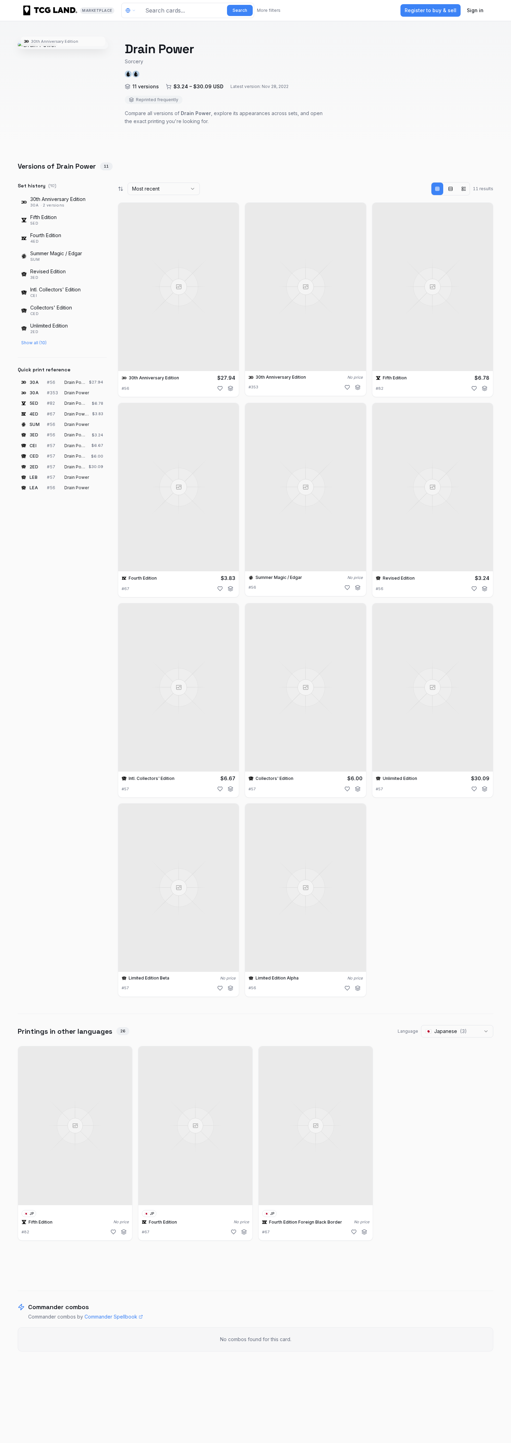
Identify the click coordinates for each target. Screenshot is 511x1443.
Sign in (475, 10)
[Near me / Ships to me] (132, 10)
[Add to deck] (230, 388)
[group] (450, 188)
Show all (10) (34, 342)
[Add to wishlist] (220, 388)
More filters (269, 10)
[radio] (437, 189)
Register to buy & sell (430, 10)
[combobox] (164, 189)
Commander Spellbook (110, 1317)
